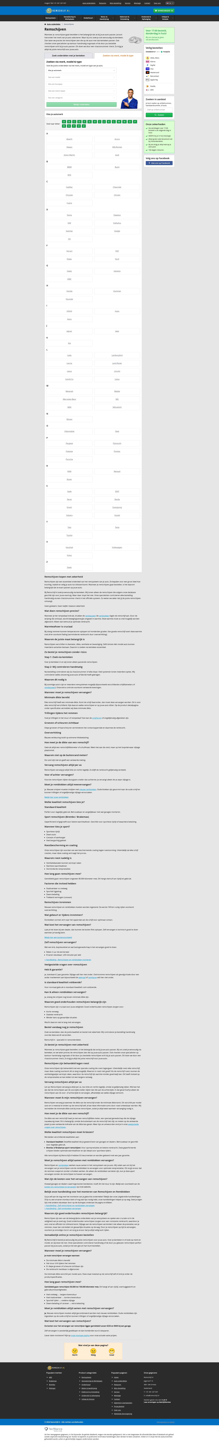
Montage (137, 3)
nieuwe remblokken (87, 789)
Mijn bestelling (115, 3)
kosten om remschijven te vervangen (60, 1187)
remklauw (92, 977)
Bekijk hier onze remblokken (56, 797)
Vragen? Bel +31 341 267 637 (55, 3)
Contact (147, 3)
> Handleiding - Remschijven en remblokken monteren (67, 959)
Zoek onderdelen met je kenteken (68, 55)
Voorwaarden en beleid (166, 1422)
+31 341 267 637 (152, 1392)
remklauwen (90, 616)
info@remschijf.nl (152, 1395)
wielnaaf (82, 977)
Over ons (157, 3)
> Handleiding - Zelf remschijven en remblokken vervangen (69, 1205)
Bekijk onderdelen (81, 104)
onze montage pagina (80, 1335)
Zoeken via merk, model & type (118, 55)
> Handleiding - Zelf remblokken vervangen (62, 1208)
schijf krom (97, 718)
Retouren (102, 3)
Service (127, 3)
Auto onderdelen (89, 3)
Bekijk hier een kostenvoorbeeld (58, 937)
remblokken (104, 616)
